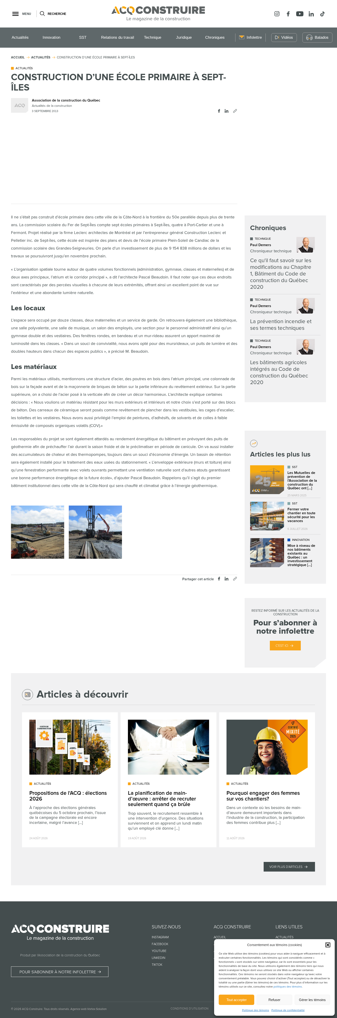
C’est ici (282, 646)
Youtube (159, 951)
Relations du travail (117, 37)
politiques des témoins (287, 986)
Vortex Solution (97, 1009)
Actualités (20, 37)
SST (82, 37)
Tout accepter (237, 1000)
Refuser (274, 1000)
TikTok (157, 965)
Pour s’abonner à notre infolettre (57, 971)
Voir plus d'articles (285, 867)
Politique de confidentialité (288, 1010)
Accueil (220, 937)
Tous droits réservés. (57, 1009)
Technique (152, 37)
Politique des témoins (255, 1010)
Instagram (160, 937)
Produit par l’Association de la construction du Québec (60, 955)
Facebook (160, 944)
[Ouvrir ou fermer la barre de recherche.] (42, 13)
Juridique (184, 37)
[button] (328, 945)
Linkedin (158, 958)
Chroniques (215, 37)
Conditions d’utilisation (189, 1008)
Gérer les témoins (312, 1000)
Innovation (51, 37)
